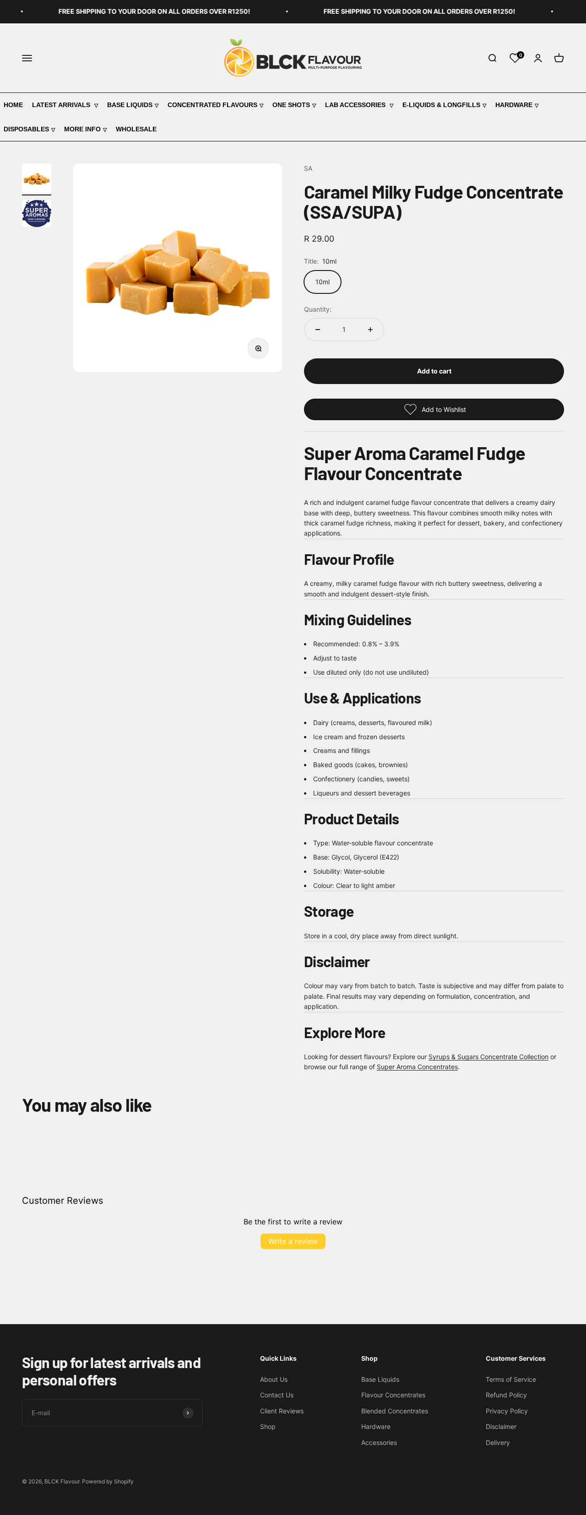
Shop (268, 1426)
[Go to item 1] (36, 179)
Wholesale (136, 129)
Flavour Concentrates (393, 1395)
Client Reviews (282, 1411)
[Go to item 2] (36, 215)
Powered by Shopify (108, 1481)
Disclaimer (501, 1426)
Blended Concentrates (394, 1411)
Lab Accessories (356, 104)
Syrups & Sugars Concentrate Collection (488, 1056)
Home (13, 104)
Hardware (513, 104)
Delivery (498, 1442)
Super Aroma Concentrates (417, 1067)
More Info (82, 129)
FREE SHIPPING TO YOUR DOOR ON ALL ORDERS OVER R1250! (145, 11)
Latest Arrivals (62, 104)
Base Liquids (129, 104)
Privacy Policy (507, 1411)
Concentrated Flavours (212, 104)
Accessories (379, 1442)
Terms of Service (511, 1379)
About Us (274, 1379)
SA (308, 168)
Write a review (293, 1241)
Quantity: (317, 309)
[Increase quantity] (370, 330)
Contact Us (276, 1395)
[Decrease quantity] (317, 330)
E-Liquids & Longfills (441, 104)
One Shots (291, 104)
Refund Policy (506, 1395)
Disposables (26, 129)
